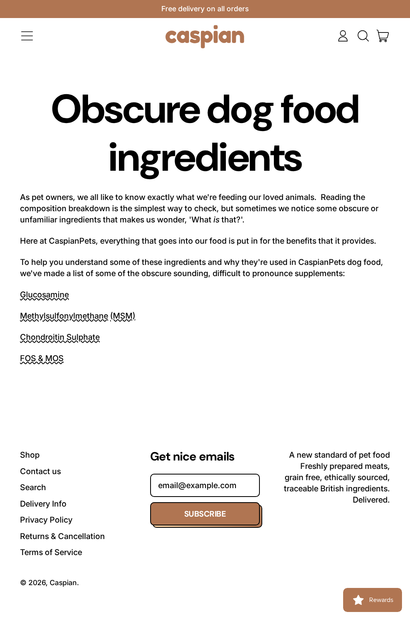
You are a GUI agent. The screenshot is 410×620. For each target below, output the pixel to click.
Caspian (63, 582)
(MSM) (122, 316)
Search (33, 487)
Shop (30, 455)
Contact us (40, 471)
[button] (363, 36)
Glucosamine (44, 294)
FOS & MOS (42, 358)
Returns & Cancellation (62, 536)
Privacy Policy (46, 520)
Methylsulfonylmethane (64, 316)
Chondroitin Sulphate (60, 337)
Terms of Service (51, 552)
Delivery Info (43, 504)
